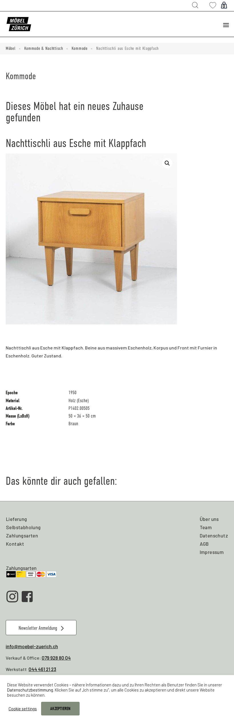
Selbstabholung (23, 527)
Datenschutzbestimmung (30, 689)
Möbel (11, 48)
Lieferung (16, 519)
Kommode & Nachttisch (43, 48)
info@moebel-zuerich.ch (32, 646)
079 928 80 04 (56, 657)
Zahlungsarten (22, 535)
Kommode (80, 48)
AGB (204, 544)
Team (206, 527)
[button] (167, 163)
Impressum (212, 552)
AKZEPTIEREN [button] (60, 708)
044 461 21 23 (42, 669)
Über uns (209, 519)
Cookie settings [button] (23, 708)
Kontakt (15, 544)
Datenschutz (214, 535)
